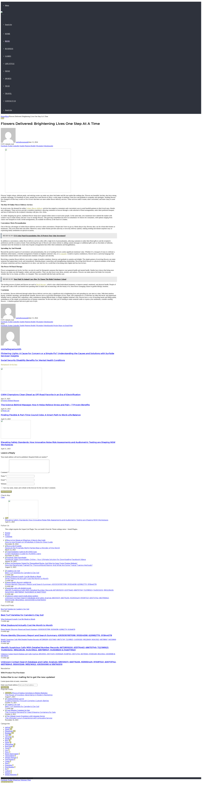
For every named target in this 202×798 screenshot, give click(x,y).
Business (9, 49)
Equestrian (8, 765)
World (7, 729)
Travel (8, 93)
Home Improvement (11, 754)
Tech (7, 86)
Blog (7, 41)
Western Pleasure (10, 757)
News (7, 71)
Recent (7, 535)
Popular (7, 533)
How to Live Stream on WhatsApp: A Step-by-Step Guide (29, 542)
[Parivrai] (4, 15)
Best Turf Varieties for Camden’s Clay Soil (22, 573)
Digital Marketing (11, 774)
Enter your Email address (9, 685)
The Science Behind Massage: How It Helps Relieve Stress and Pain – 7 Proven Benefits (45, 405)
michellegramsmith (22, 142)
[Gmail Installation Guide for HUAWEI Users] (21, 552)
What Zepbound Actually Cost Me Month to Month (26, 579)
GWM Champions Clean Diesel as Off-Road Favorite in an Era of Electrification (40, 394)
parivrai (7, 727)
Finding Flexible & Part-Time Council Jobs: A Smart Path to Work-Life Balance (41, 415)
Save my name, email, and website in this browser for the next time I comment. (29, 488)
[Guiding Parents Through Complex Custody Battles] (14, 699)
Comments (8, 536)
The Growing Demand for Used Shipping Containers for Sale (30, 712)
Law (6, 750)
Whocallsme (9, 744)
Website (3, 484)
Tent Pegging (9, 759)
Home (7, 34)
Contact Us (10, 101)
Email (3, 480)
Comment (5, 472)
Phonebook (9, 731)
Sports (8, 78)
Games (8, 56)
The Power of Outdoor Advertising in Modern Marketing (28, 695)
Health (7, 738)
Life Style (9, 64)
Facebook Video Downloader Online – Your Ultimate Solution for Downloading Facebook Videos (45, 559)
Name (3, 476)
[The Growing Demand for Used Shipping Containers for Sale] (17, 710)
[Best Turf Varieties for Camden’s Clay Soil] (12, 571)
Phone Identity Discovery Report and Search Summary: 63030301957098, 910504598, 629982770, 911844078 (51, 584)
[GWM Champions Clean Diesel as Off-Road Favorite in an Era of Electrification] (21, 390)
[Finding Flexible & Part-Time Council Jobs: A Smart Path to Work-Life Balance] (5, 411)
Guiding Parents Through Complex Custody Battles (27, 701)
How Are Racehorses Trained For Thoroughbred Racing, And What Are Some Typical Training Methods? (48, 565)
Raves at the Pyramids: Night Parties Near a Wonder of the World (32, 548)
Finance (7, 773)
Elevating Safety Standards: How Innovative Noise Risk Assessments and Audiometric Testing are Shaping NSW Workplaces (56, 520)
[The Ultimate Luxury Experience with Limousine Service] (25, 716)
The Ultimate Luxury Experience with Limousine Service (28, 718)
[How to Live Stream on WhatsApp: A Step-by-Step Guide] (25, 540)
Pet (6, 769)
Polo (6, 763)
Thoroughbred (10, 756)
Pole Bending (9, 767)
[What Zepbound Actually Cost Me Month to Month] (23, 576)
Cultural (7, 771)
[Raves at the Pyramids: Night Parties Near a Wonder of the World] (13, 546)
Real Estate (9, 746)
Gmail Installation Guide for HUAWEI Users (23, 554)
